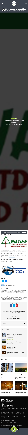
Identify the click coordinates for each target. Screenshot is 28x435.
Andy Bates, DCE (9, 124)
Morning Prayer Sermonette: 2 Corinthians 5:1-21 (20, 393)
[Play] (3, 232)
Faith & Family (14, 118)
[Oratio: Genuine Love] (4, 347)
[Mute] (21, 232)
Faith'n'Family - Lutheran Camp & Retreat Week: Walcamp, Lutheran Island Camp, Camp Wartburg (14, 312)
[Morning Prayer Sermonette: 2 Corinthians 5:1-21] (4, 352)
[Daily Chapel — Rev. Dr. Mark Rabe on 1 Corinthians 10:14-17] (4, 335)
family (14, 285)
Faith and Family (9, 285)
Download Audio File (6, 234)
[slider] (24, 232)
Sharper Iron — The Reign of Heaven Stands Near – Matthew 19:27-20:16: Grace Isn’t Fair (15, 341)
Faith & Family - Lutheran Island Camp (14, 318)
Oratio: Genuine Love (11, 347)
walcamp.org (12, 256)
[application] (14, 232)
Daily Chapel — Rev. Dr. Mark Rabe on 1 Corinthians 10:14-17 (14, 335)
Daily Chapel (9, 333)
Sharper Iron (10, 339)
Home (5, 13)
